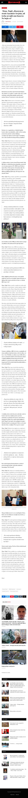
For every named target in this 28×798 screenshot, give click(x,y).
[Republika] (14, 2)
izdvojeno (19, 589)
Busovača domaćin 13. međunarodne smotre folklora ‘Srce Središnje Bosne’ (17, 756)
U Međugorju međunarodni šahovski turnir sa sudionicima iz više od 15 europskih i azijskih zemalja (17, 764)
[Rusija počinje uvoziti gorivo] (14, 657)
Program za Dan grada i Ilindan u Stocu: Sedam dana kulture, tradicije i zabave (18, 776)
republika (8, 21)
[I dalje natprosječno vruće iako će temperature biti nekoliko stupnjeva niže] (5, 692)
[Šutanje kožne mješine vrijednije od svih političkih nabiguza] (5, 738)
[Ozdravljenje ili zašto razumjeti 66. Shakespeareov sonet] (5, 724)
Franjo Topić (4, 589)
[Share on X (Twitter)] (12, 27)
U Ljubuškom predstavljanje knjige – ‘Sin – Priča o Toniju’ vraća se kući (18, 770)
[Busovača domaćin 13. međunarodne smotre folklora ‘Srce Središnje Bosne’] (5, 757)
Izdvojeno (4, 7)
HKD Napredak (12, 589)
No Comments (20, 21)
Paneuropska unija (14, 591)
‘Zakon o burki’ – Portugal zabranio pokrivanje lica (14, 645)
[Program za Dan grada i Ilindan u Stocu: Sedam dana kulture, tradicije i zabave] (5, 777)
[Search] (26, 2)
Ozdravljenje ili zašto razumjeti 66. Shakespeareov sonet (17, 723)
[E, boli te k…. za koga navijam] (5, 745)
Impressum (12, 794)
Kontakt (17, 794)
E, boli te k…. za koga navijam (16, 743)
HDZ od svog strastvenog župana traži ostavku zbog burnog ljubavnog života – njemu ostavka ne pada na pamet (17, 699)
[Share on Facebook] (5, 27)
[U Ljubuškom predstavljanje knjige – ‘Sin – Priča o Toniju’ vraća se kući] (5, 770)
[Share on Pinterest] (19, 27)
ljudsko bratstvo (5, 591)
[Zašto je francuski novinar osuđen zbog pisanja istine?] (5, 731)
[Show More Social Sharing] (25, 27)
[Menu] (2, 2)
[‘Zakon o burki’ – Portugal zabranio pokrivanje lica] (14, 636)
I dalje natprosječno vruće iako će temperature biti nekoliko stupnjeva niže (17, 691)
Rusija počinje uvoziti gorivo (8, 666)
